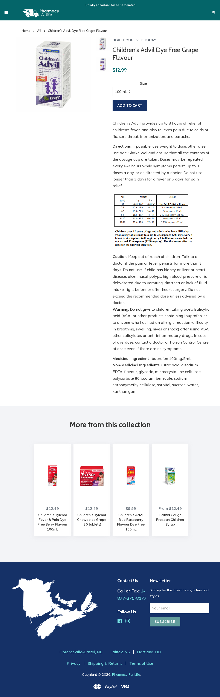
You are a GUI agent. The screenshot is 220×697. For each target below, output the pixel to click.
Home (26, 31)
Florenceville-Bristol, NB (81, 652)
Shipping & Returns (105, 663)
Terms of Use (141, 663)
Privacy (74, 663)
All (39, 31)
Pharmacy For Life (126, 674)
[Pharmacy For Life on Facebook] (119, 621)
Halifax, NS (120, 652)
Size (143, 83)
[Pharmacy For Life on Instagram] (127, 621)
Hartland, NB (149, 652)
